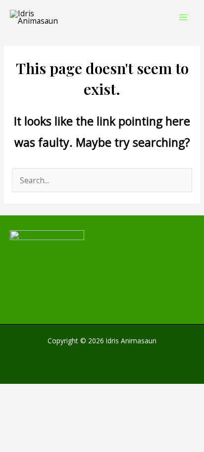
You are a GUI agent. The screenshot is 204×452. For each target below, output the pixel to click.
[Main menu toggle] (183, 17)
